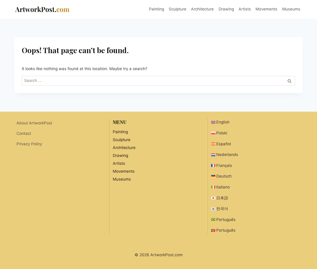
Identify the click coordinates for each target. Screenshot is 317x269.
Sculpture (177, 9)
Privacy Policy (29, 144)
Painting (156, 9)
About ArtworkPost (34, 123)
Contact (23, 133)
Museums (291, 9)
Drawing (226, 9)
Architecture (202, 9)
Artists (245, 9)
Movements (266, 9)
